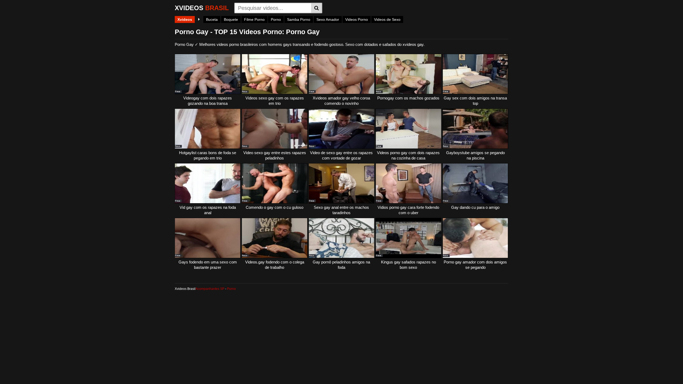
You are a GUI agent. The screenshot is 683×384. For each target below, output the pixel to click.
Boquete (231, 19)
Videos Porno (356, 19)
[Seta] (199, 19)
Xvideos (184, 19)
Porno (276, 19)
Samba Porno (298, 19)
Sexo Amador (327, 19)
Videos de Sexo (387, 19)
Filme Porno (254, 19)
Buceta (212, 19)
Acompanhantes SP (210, 289)
